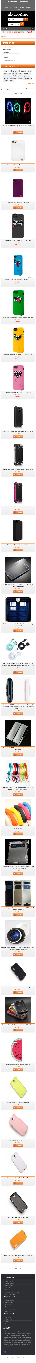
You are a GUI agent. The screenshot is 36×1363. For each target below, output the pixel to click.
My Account (8, 7)
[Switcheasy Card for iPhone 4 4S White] (18, 149)
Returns (7, 1321)
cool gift (14, 73)
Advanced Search (6, 1358)
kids (29, 76)
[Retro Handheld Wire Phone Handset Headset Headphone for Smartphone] (18, 812)
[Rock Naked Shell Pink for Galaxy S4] (18, 1125)
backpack (23, 71)
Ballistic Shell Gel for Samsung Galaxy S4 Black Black (18, 431)
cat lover (30, 71)
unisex (11, 80)
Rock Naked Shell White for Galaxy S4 (18, 1178)
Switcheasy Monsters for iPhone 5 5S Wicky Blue (18, 279)
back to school (14, 71)
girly (25, 76)
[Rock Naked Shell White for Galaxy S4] (18, 1162)
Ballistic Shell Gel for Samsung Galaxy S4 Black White (18, 469)
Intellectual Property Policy (12, 1292)
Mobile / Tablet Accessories (12, 35)
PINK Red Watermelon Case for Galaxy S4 (18, 1064)
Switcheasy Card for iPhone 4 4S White (18, 165)
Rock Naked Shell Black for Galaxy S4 (18, 1217)
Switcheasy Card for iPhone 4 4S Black (18, 544)
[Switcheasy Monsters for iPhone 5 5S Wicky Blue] (18, 264)
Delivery (7, 1307)
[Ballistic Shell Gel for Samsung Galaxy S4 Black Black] (18, 416)
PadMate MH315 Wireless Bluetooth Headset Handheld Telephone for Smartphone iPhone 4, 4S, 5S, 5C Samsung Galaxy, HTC (18, 706)
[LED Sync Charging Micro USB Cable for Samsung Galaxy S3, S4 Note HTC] (18, 110)
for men (9, 76)
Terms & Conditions (10, 1294)
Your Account (8, 1304)
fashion (26, 73)
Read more (16, 1346)
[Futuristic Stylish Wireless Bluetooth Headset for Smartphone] (18, 732)
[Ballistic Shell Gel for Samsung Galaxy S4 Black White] (18, 454)
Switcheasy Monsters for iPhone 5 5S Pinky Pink (18, 392)
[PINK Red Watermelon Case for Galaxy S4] (18, 1049)
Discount (7, 1287)
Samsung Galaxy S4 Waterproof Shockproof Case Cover (18, 1025)
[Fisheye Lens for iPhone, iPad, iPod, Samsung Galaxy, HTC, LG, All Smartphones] (18, 932)
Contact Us (8, 1311)
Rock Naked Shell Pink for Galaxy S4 (18, 1140)
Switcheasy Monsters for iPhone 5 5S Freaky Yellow (18, 354)
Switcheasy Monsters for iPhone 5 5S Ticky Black (18, 240)
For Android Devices (25, 35)
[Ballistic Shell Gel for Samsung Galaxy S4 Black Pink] (18, 492)
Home (2, 35)
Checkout (28, 7)
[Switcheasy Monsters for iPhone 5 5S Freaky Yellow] (18, 339)
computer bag (7, 73)
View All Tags (30, 83)
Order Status (8, 1319)
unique (6, 80)
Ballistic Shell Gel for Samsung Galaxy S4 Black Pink (18, 507)
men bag (6, 78)
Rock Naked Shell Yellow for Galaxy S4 (18, 1102)
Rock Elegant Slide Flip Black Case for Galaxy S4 (18, 987)
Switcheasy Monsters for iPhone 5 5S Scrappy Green (18, 317)
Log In (18, 9)
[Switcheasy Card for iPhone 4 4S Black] (18, 529)
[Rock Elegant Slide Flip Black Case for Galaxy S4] (18, 972)
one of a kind (13, 78)
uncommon (28, 78)
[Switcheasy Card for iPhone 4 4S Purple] (18, 187)
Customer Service (9, 1290)
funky (15, 76)
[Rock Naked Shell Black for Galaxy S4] (18, 1202)
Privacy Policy (9, 1285)
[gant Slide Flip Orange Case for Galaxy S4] (18, 1240)
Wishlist (16, 7)
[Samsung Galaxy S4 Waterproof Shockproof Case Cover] (18, 1009)
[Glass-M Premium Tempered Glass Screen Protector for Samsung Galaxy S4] (18, 569)
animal (5, 71)
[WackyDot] (18, 13)
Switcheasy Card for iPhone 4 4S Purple (18, 202)
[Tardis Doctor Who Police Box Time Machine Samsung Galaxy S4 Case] (18, 609)
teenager (20, 78)
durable (20, 73)
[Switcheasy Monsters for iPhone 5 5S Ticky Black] (18, 225)
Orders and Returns (17, 1358)
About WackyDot (9, 1281)
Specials (7, 1323)
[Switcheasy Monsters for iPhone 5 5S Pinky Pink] (18, 377)
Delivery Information (10, 1283)
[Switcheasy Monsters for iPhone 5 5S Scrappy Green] (18, 302)
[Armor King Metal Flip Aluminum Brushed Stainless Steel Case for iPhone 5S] (18, 892)
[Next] (22, 93)
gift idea (20, 76)
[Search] (25, 19)
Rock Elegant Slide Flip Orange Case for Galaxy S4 (18, 1255)
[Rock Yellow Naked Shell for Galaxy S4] (18, 1087)
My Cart (22, 7)
